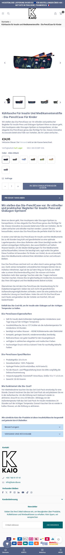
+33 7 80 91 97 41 (13, 478)
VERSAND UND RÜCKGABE (18, 434)
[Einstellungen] (55, 13)
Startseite (5, 22)
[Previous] (5, 62)
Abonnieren (53, 525)
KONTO (23, 552)
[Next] (60, 62)
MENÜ (60, 552)
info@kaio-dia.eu (13, 482)
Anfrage (8, 178)
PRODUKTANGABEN (15, 197)
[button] (60, 13)
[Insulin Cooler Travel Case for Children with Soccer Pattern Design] (44, 102)
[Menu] (3, 13)
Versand (23, 142)
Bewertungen (12, 427)
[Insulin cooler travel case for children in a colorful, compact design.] (32, 102)
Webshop (42, 552)
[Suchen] (8, 13)
